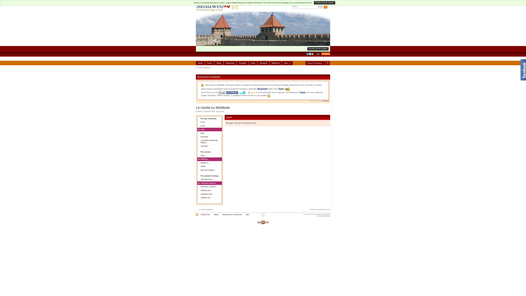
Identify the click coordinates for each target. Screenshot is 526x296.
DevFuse (326, 101)
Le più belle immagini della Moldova (209, 141)
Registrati (326, 54)
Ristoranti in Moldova (208, 170)
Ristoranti (263, 63)
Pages (203, 155)
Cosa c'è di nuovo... (315, 63)
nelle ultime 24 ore (207, 179)
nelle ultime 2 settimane (208, 186)
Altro (286, 63)
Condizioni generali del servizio (320, 209)
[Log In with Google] (312, 54)
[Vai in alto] (263, 215)
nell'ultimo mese (206, 190)
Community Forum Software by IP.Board (316, 214)
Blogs (219, 63)
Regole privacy (237, 3)
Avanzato (329, 6)
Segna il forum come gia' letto (232, 214)
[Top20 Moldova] (263, 222)
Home (200, 63)
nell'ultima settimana (208, 183)
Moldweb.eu (205, 163)
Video (253, 63)
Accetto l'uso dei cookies (324, 3)
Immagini (242, 63)
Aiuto (247, 214)
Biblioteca (276, 63)
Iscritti (203, 126)
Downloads (230, 63)
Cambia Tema (205, 214)
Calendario (204, 146)
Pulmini (203, 166)
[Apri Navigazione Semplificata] (328, 63)
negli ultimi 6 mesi (206, 194)
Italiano (216, 214)
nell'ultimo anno (206, 197)
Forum (209, 63)
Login (318, 54)
